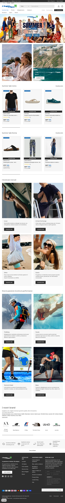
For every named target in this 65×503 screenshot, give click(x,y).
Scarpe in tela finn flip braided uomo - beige (31, 115)
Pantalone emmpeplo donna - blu (32, 162)
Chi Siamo (24, 464)
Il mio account (56, 496)
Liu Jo (12, 414)
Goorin (32, 414)
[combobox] (37, 6)
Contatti (24, 461)
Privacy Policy (35, 477)
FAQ (33, 482)
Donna (29, 35)
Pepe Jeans (27, 414)
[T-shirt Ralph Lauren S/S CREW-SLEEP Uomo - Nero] (11, 101)
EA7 (53, 414)
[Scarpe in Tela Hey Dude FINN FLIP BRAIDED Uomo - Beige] (32, 101)
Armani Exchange (6, 414)
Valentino (4, 415)
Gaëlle (22, 414)
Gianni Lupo (37, 414)
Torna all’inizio (32, 450)
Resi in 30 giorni (51, 1)
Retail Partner (10, 498)
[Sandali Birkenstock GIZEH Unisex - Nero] (11, 148)
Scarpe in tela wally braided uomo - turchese (53, 115)
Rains (20, 415)
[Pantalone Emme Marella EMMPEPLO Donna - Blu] (32, 148)
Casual (8, 3)
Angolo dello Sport (8, 496)
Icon (17, 415)
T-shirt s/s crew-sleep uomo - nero (10, 115)
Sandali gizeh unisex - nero (9, 162)
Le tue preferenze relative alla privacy (19, 498)
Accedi (62, 496)
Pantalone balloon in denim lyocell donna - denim (52, 162)
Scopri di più (8, 78)
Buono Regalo (60, 1)
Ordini (43, 10)
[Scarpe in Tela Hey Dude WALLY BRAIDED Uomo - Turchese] (53, 101)
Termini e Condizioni (37, 474)
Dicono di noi (25, 469)
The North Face (44, 414)
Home (4, 3)
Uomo (36, 35)
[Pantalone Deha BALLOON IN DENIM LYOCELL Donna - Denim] (53, 148)
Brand (23, 474)
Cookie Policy (35, 479)
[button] (62, 6)
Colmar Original (59, 414)
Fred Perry (13, 415)
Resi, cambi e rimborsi (37, 464)
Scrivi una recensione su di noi (49, 490)
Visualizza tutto (59, 86)
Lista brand (4, 417)
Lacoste (50, 414)
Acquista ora (9, 229)
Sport (12, 3)
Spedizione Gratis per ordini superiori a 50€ (11, 1)
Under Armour (17, 414)
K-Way (8, 415)
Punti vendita (49, 10)
